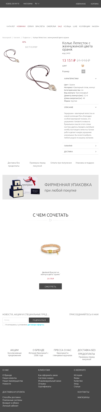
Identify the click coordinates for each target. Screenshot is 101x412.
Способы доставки (11, 397)
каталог (11, 26)
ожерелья (51, 26)
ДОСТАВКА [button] (68, 152)
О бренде (7, 375)
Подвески (26, 38)
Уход (76, 383)
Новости (6, 383)
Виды (76, 378)
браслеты (40, 26)
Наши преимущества (12, 381)
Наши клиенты (9, 378)
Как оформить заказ (48, 375)
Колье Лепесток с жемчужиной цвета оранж (51, 38)
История (78, 375)
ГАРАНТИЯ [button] (68, 146)
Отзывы (42, 383)
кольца (67, 26)
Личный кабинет (10, 405)
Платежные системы (12, 400)
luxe (75, 26)
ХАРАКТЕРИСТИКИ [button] (71, 79)
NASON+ (95, 26)
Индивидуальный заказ (49, 381)
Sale (60, 26)
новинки (21, 26)
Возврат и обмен (10, 403)
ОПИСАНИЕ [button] (68, 107)
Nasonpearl (6, 38)
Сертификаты (44, 386)
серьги (30, 26)
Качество (78, 381)
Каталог (17, 38)
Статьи (77, 386)
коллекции (84, 26)
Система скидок (46, 378)
